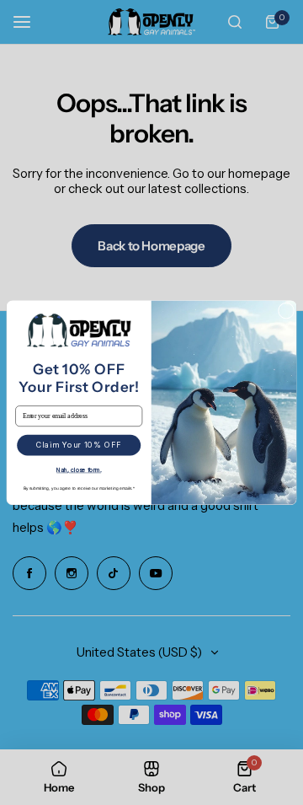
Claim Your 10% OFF (79, 445)
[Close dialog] (286, 310)
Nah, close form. (78, 469)
